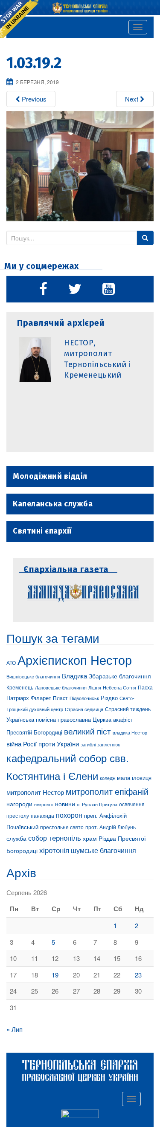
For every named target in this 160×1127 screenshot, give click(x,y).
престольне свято (62, 826)
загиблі (88, 744)
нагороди (19, 803)
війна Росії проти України (42, 743)
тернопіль (65, 838)
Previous (33, 98)
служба (16, 838)
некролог (43, 804)
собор (37, 837)
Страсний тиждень (128, 708)
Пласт (60, 697)
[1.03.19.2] (80, 165)
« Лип (14, 1029)
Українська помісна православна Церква (58, 719)
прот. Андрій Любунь (110, 826)
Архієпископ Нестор (74, 659)
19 (55, 974)
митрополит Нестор (35, 792)
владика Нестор (130, 732)
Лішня (94, 687)
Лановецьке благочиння (61, 687)
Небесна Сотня (119, 687)
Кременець (19, 687)
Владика (74, 675)
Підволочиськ (84, 698)
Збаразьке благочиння (120, 676)
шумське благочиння (103, 850)
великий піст (87, 731)
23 (138, 974)
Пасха (145, 687)
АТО (11, 662)
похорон (69, 815)
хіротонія (54, 850)
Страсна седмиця (84, 709)
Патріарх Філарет (28, 698)
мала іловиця (134, 778)
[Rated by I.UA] (80, 1115)
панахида (42, 815)
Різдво (109, 698)
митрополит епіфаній (107, 791)
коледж (107, 778)
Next (132, 98)
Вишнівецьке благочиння (33, 676)
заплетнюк (108, 744)
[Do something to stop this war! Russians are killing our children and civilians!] (19, 19)
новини (65, 803)
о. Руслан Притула (97, 804)
